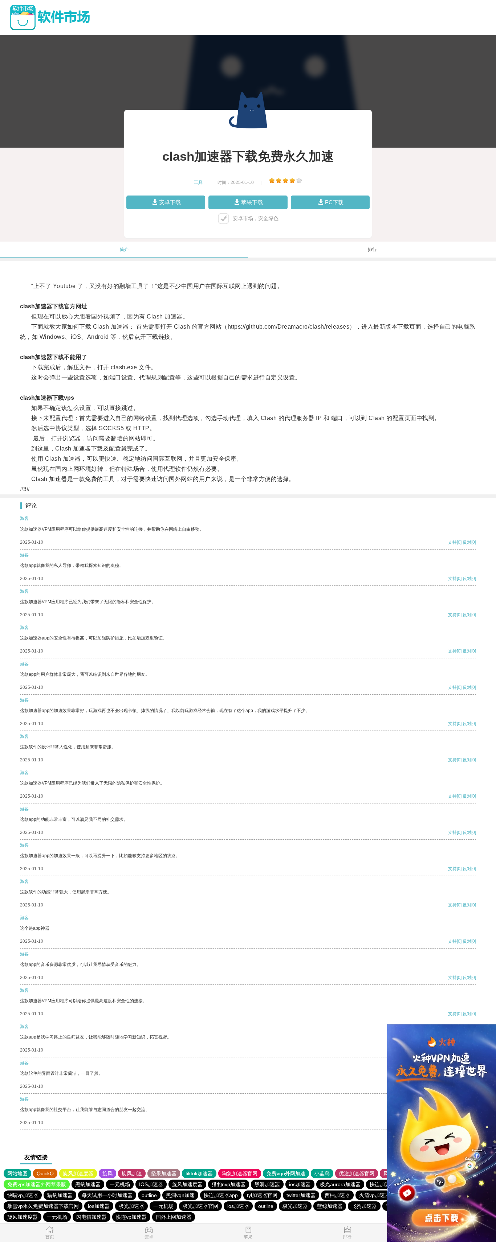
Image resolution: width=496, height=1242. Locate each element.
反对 (467, 542)
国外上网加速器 (173, 1217)
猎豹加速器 (60, 1195)
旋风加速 (132, 1173)
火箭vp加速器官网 (379, 1195)
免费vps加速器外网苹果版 (36, 1184)
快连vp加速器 (131, 1217)
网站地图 (17, 1173)
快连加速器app (387, 1184)
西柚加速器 (337, 1195)
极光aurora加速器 (340, 1184)
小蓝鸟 (322, 1173)
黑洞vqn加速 (180, 1195)
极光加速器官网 (200, 1206)
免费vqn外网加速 (286, 1173)
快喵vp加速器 (22, 1195)
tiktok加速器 (199, 1173)
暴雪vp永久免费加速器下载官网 (43, 1206)
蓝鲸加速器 (329, 1206)
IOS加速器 (151, 1184)
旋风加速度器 (78, 1173)
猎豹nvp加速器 (228, 1184)
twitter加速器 (301, 1195)
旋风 (107, 1173)
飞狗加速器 (364, 1206)
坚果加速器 (163, 1173)
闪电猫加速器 (91, 1217)
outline (149, 1195)
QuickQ (45, 1173)
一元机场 (120, 1184)
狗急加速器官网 (239, 1173)
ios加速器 (300, 1184)
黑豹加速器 (88, 1184)
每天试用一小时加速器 (107, 1195)
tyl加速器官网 (262, 1195)
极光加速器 (131, 1206)
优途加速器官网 (356, 1173)
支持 (452, 542)
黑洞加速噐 (267, 1184)
